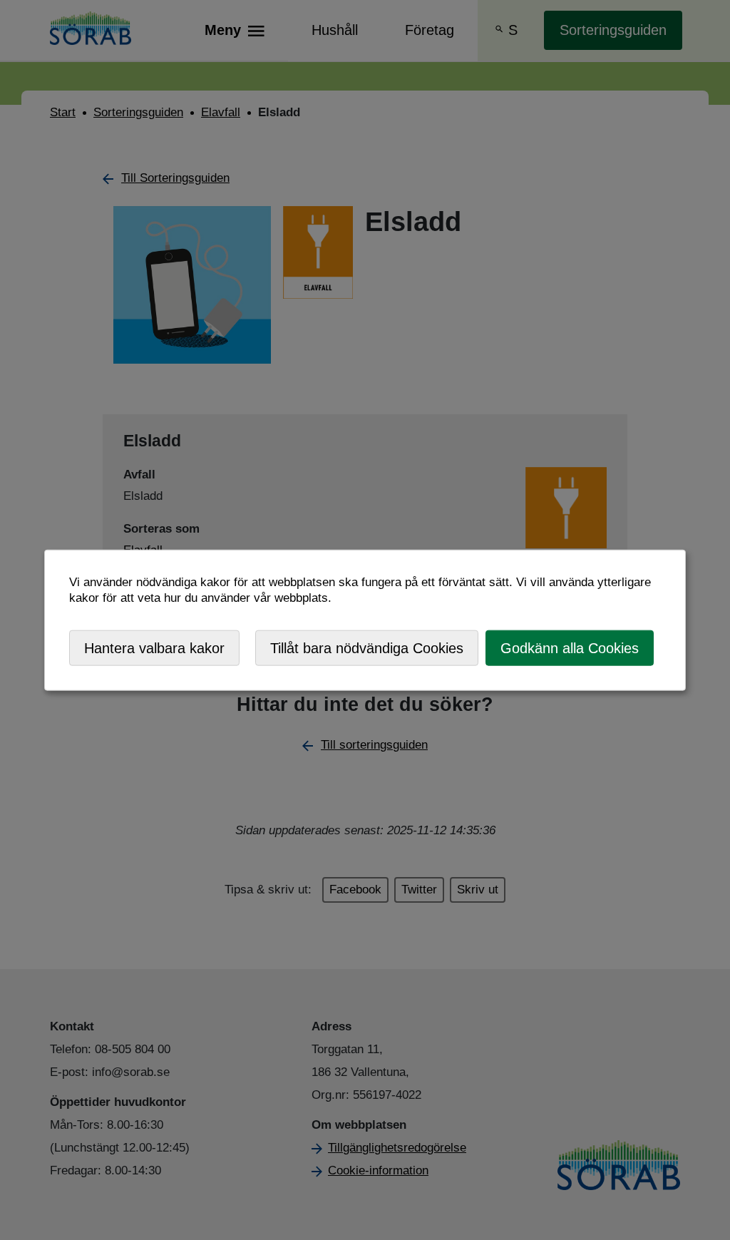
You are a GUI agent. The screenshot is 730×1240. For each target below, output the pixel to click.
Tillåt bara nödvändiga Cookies (366, 647)
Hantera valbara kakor (154, 647)
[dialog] (365, 620)
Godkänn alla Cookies (569, 647)
